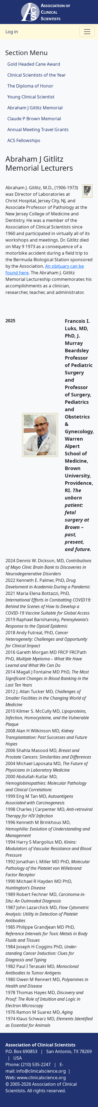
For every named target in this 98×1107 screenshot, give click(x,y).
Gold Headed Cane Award (33, 64)
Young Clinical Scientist (30, 97)
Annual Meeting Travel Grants (38, 130)
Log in (11, 32)
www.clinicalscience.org (41, 1078)
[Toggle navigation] (87, 31)
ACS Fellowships (23, 140)
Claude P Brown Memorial (34, 119)
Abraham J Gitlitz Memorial (35, 108)
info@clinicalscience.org (41, 1071)
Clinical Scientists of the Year (36, 75)
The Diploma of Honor (30, 86)
